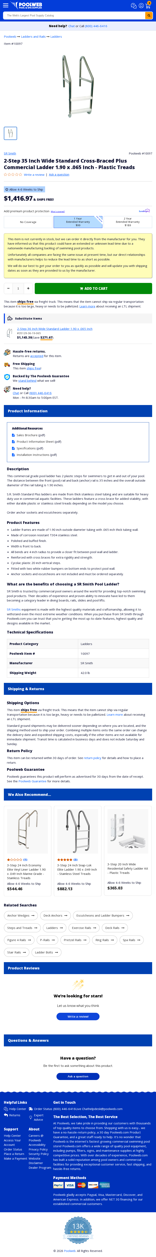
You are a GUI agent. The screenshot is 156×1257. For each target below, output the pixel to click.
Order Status (43, 1109)
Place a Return (14, 1154)
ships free (34, 368)
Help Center (17, 1109)
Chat (71, 26)
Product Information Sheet (35, 441)
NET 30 (114, 1199)
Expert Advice (38, 1117)
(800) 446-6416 (96, 26)
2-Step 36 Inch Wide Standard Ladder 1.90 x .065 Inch (54, 329)
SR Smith (10, 153)
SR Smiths (14, 609)
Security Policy (39, 1154)
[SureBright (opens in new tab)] (144, 211)
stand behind (27, 380)
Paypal (91, 1195)
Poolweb (10, 36)
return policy (92, 758)
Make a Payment (15, 1158)
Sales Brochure (27, 435)
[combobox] (78, 15)
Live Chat (82, 1109)
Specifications (26, 448)
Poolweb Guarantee (32, 781)
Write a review (34, 174)
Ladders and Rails (33, 36)
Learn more (87, 306)
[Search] (149, 15)
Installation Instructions (33, 455)
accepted (36, 356)
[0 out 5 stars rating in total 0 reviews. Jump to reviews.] (14, 174)
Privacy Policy (38, 1149)
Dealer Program (40, 1167)
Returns (14, 1115)
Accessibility (37, 1145)
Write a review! (78, 1016)
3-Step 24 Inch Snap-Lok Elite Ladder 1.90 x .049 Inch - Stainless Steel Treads (77, 869)
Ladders (56, 36)
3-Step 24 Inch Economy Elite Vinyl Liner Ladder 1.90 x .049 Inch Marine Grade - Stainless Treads (26, 871)
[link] (93, 288)
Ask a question (59, 174)
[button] (134, 6)
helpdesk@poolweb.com (105, 1109)
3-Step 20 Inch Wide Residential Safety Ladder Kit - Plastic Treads (127, 868)
